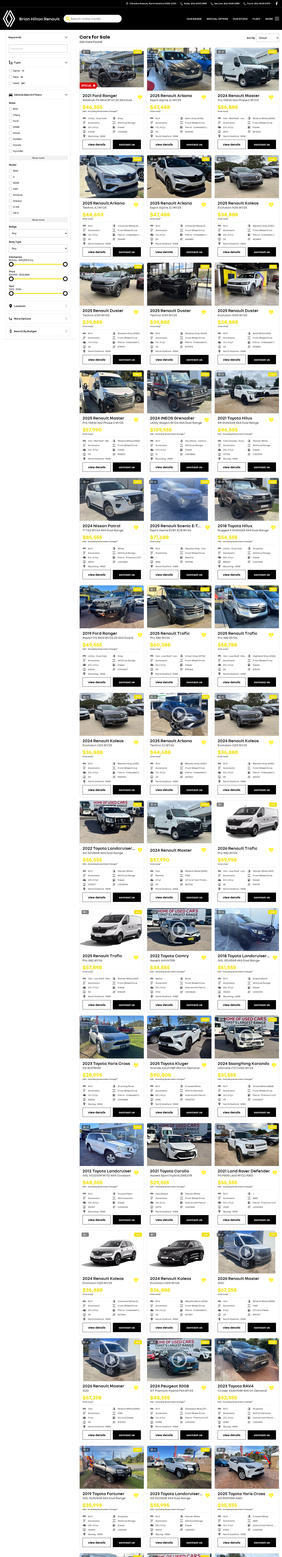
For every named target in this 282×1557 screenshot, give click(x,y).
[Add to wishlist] (140, 97)
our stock (240, 18)
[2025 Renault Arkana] (179, 69)
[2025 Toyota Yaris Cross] (247, 1467)
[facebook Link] (276, 3)
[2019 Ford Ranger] (112, 606)
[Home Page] (9, 18)
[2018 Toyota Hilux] (247, 499)
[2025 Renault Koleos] (247, 176)
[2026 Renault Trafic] (247, 822)
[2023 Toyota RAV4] (247, 1359)
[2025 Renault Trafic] (179, 606)
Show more (38, 157)
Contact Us (127, 144)
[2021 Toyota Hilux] (247, 391)
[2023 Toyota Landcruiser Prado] (179, 1467)
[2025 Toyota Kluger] (179, 1037)
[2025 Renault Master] (112, 391)
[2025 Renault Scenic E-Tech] (179, 499)
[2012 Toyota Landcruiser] (112, 1144)
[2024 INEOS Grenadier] (179, 391)
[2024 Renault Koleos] (112, 714)
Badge (13, 226)
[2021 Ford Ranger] (112, 69)
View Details (96, 144)
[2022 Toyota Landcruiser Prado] (112, 822)
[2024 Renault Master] (247, 69)
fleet (256, 18)
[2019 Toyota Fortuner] (112, 1467)
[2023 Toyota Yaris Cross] (112, 1037)
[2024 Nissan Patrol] (112, 499)
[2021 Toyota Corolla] (179, 1144)
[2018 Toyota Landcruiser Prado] (247, 929)
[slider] (11, 264)
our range (194, 18)
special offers (217, 18)
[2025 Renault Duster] (112, 284)
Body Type (15, 241)
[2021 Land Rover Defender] (247, 1144)
